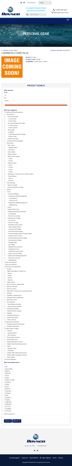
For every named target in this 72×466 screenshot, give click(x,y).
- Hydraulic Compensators (13, 295)
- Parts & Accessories (12, 216)
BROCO (7, 371)
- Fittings (8, 293)
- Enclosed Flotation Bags (14, 231)
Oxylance (8, 382)
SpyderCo (8, 398)
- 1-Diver (8, 159)
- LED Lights (10, 150)
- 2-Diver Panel (10, 119)
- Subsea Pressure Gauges (13, 311)
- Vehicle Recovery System (14, 251)
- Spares (8, 190)
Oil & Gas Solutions (11, 262)
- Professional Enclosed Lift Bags (16, 238)
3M (6, 367)
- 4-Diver (9, 172)
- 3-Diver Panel (10, 121)
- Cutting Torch (11, 201)
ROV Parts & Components (13, 267)
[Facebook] (21, 3)
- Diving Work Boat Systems (14, 342)
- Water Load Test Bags (13, 254)
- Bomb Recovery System (14, 225)
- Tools (7, 192)
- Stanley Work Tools (12, 209)
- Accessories (10, 220)
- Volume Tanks (11, 137)
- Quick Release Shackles (13, 304)
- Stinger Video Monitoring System (16, 353)
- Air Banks (9, 132)
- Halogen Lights (11, 148)
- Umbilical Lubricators (12, 315)
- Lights (8, 346)
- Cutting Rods (11, 198)
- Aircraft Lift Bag (11, 223)
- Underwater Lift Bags (13, 218)
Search (8, 421)
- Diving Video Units (11, 340)
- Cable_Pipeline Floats (13, 227)
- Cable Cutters (10, 282)
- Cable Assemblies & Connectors (15, 271)
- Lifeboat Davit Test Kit (13, 236)
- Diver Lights (10, 145)
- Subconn (9, 181)
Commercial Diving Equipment (14, 112)
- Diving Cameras (11, 333)
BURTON (7, 373)
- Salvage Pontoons (12, 249)
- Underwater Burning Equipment (16, 196)
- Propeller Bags (11, 242)
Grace (7, 376)
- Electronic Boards (11, 287)
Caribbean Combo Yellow (10, 50)
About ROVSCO (31, 3)
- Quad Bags (10, 245)
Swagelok (8, 409)
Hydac (7, 378)
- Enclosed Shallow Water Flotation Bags (18, 234)
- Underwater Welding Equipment (16, 203)
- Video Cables (10, 152)
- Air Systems (9, 114)
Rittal (7, 387)
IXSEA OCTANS (9, 380)
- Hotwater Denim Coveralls (14, 187)
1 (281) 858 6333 (61, 10)
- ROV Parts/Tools (11, 300)
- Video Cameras (11, 154)
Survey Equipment (10, 359)
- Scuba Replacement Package (15, 134)
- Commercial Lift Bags (13, 229)
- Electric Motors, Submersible (14, 284)
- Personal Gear (10, 183)
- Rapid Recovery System (13, 247)
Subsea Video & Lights (12, 329)
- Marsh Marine (11, 176)
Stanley (7, 400)
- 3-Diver (9, 170)
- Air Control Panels (11, 117)
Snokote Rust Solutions (12, 322)
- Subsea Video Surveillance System (16, 355)
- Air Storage (9, 130)
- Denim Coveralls (11, 185)
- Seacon (9, 178)
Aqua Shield (8, 369)
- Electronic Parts (10, 289)
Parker (7, 384)
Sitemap (60, 458)
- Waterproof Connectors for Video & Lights (19, 174)
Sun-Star (8, 407)
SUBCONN (8, 402)
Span (6, 395)
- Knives (8, 207)
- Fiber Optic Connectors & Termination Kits (18, 291)
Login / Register (46, 458)
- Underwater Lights (11, 318)
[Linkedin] (24, 3)
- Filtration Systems (11, 139)
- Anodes (8, 269)
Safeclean (8, 391)
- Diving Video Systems (12, 337)
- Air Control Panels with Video (15, 123)
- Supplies (8, 313)
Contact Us (25, 458)
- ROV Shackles (10, 302)
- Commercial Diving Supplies (14, 141)
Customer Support (14, 458)
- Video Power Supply (12, 156)
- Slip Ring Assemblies (12, 309)
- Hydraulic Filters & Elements (14, 298)
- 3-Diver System (11, 128)
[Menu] (67, 19)
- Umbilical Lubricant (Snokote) (14, 324)
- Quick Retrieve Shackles (13, 306)
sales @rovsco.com (61, 12)
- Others (8, 276)
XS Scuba (8, 411)
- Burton (8, 273)
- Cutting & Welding (12, 194)
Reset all (17, 421)
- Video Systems (11, 163)
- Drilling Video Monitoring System (15, 344)
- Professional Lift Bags (13, 240)
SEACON (7, 393)
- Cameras (8, 331)
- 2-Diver (9, 161)
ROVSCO (7, 389)
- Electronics (9, 143)
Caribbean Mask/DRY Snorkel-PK (59, 50)
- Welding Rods (11, 205)
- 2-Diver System (11, 125)
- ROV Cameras (10, 335)
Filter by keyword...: (9, 414)
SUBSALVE (8, 404)
